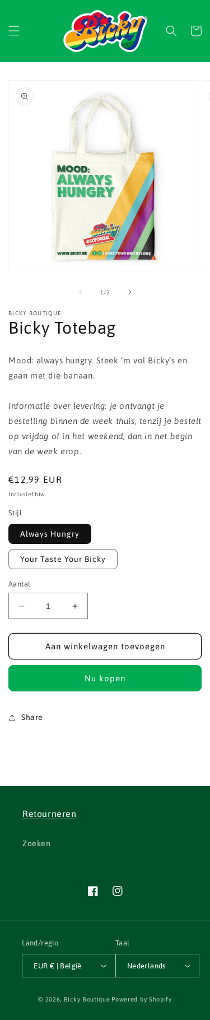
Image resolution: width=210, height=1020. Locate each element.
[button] (14, 31)
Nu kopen (105, 678)
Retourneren (49, 814)
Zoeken (36, 843)
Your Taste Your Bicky (63, 559)
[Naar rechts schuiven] (130, 292)
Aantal (19, 584)
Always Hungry (50, 533)
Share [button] (32, 717)
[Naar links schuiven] (80, 292)
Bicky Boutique (87, 999)
